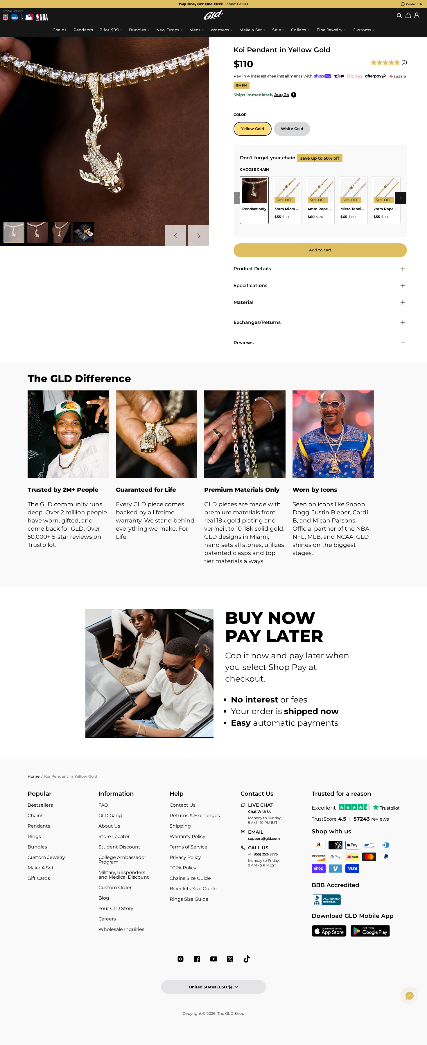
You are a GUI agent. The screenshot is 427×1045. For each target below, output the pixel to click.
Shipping (180, 826)
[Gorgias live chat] (409, 995)
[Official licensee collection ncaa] (14, 17)
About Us (109, 826)
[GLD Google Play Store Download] (370, 931)
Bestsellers (40, 805)
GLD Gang (110, 815)
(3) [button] (404, 62)
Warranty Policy (187, 836)
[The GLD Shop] (213, 18)
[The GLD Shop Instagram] (180, 959)
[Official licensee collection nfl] (5, 17)
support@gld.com (264, 838)
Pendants (39, 826)
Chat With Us (259, 811)
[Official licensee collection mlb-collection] (27, 17)
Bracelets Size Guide (193, 888)
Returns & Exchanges (195, 815)
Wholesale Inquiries (121, 929)
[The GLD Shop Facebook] (197, 959)
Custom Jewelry (46, 857)
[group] (213, 4)
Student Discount (119, 847)
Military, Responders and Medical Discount (123, 875)
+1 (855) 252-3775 (263, 854)
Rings (34, 836)
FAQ (103, 805)
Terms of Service (188, 847)
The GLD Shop (230, 1013)
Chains (35, 815)
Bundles (37, 847)
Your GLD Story (115, 908)
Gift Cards (39, 878)
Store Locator (114, 836)
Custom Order (115, 887)
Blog (103, 898)
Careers (107, 919)
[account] (417, 15)
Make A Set (41, 868)
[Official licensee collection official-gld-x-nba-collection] (42, 17)
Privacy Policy (185, 857)
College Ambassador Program (122, 860)
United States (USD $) (210, 987)
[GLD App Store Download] (329, 931)
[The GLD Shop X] (230, 959)
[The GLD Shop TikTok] (246, 959)
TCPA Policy (183, 868)
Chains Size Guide (190, 878)
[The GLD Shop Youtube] (213, 959)
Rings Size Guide (189, 899)
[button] (399, 15)
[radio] (253, 129)
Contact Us (414, 4)
